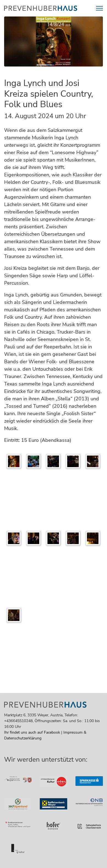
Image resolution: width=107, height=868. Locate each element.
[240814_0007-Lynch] (54, 462)
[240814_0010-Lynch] (94, 462)
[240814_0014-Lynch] (15, 539)
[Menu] (99, 8)
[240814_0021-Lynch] (35, 539)
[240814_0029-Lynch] (74, 539)
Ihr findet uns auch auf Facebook (32, 732)
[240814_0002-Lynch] (35, 462)
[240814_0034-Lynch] (94, 539)
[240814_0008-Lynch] (74, 462)
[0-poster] (15, 462)
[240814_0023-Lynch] (54, 539)
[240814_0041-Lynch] (15, 616)
